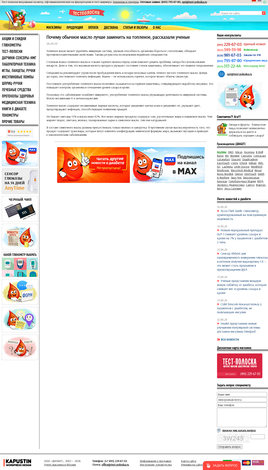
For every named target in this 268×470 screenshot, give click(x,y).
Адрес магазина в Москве (60, 464)
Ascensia (249, 152)
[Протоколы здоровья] (19, 96)
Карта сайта (188, 461)
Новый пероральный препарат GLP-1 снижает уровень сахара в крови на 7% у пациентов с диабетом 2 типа (242, 236)
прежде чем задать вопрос (239, 430)
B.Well (259, 152)
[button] (222, 465)
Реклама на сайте (192, 464)
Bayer (220, 155)
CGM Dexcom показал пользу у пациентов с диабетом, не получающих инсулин (239, 308)
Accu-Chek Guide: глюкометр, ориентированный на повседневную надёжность (242, 215)
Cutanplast (223, 159)
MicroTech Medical (242, 170)
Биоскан (222, 181)
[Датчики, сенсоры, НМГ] (19, 58)
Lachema (227, 166)
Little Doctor (242, 166)
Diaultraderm (250, 159)
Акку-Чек (236, 177)
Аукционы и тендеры (126, 2)
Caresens (246, 155)
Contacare (259, 155)
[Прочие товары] (19, 122)
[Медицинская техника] (19, 103)
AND (231, 152)
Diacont (236, 159)
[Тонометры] (19, 115)
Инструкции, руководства (156, 464)
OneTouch (250, 174)
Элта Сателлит (233, 188)
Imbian (253, 163)
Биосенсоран (251, 177)
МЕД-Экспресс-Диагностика (240, 183)
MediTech (256, 166)
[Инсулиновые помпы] (19, 77)
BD (227, 155)
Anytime (221, 152)
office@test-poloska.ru (115, 464)
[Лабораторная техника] (19, 64)
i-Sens (234, 163)
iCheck (243, 163)
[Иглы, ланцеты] (19, 71)
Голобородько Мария (242, 181)
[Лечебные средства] (19, 90)
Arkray (238, 152)
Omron (239, 174)
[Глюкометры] (19, 45)
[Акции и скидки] (19, 39)
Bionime (235, 155)
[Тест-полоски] (19, 52)
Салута (250, 185)
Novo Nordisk (225, 174)
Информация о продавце (155, 461)
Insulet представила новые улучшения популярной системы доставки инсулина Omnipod (238, 327)
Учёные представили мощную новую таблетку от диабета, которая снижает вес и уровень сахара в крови (241, 287)
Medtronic (223, 170)
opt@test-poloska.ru (194, 2)
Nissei (258, 170)
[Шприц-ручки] (19, 83)
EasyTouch (223, 163)
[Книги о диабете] (19, 109)
